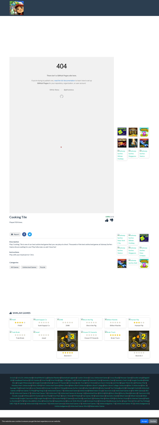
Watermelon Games (97, 406)
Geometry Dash (95, 380)
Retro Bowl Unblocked (79, 385)
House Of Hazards (60, 383)
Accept (144, 421)
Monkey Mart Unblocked (21, 385)
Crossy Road (114, 378)
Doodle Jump (137, 378)
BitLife (101, 393)
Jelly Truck (81, 383)
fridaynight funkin (133, 388)
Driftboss (26, 396)
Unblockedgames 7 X (107, 403)
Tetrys (136, 401)
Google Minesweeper (25, 383)
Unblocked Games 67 (22, 393)
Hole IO (50, 398)
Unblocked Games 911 (124, 403)
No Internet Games (136, 398)
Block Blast (114, 393)
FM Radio (77, 396)
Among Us (80, 393)
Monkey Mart (140, 383)
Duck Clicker (67, 396)
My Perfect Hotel (121, 398)
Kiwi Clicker (91, 383)
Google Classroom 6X (27, 398)
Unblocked (83, 391)
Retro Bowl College (95, 385)
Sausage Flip (15, 388)
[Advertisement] (109, 8)
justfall (122, 388)
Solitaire (49, 383)
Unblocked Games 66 (68, 393)
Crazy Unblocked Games (98, 378)
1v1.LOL (13, 378)
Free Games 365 (88, 396)
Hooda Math (59, 398)
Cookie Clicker (83, 378)
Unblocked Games (29, 267)
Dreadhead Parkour (21, 380)
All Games (14, 267)
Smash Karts (25, 388)
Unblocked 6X (31, 403)
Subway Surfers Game (75, 388)
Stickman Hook (49, 388)
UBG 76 (13, 403)
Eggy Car (63, 380)
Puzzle (42, 267)
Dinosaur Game (126, 378)
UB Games (21, 403)
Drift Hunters (35, 380)
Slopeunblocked (60, 401)
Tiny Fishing (114, 388)
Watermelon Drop (96, 391)
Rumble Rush (48, 401)
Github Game (124, 396)
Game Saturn (100, 396)
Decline (153, 421)
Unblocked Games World (79, 406)
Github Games (135, 396)
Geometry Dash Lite (122, 380)
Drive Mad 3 (56, 396)
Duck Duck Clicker (104, 383)
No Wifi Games (138, 391)
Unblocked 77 (43, 403)
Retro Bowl (64, 385)
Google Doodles (137, 380)
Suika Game (88, 388)
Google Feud (41, 398)
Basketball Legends (68, 378)
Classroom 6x (109, 391)
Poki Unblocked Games (51, 385)
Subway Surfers (116, 401)
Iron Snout (72, 383)
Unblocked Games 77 (55, 391)
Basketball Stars (92, 393)
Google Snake (39, 383)
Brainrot (134, 393)
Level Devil (116, 383)
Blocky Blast (124, 393)
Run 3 (144, 385)
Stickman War (104, 401)
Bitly (107, 393)
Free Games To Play (27, 391)
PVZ (21, 401)
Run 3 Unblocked (134, 385)
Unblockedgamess (142, 403)
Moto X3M (36, 385)
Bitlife (96, 388)
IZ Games (68, 398)
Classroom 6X (143, 393)
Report (16, 234)
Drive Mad (45, 380)
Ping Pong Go (41, 391)
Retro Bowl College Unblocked (116, 385)
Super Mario (127, 401)
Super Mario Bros (128, 383)
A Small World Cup (40, 378)
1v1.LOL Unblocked (24, 378)
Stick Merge (61, 388)
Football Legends (81, 380)
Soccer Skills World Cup (76, 401)
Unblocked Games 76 (39, 393)
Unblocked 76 (53, 393)
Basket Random (54, 378)
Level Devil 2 (87, 398)
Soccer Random (37, 388)
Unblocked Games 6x (123, 391)
